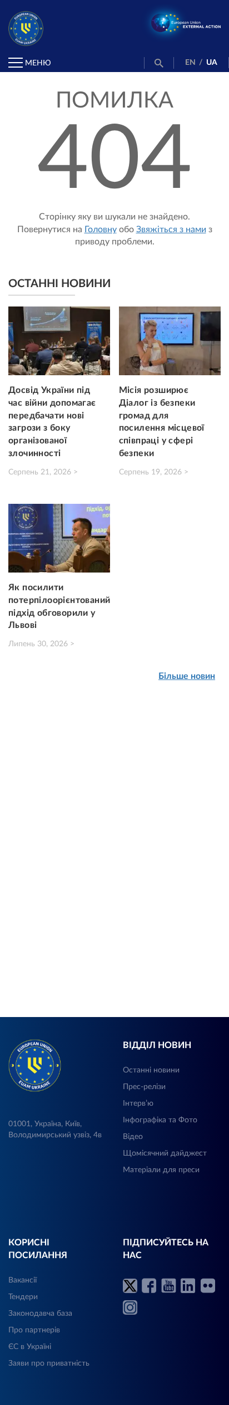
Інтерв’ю (138, 1103)
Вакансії (22, 1280)
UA (211, 63)
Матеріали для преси (161, 1170)
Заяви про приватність (48, 1363)
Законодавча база (40, 1313)
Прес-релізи (144, 1087)
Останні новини (151, 1070)
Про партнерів (34, 1330)
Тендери (23, 1297)
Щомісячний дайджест (165, 1153)
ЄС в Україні (29, 1347)
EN (190, 63)
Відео (133, 1137)
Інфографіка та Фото (160, 1120)
